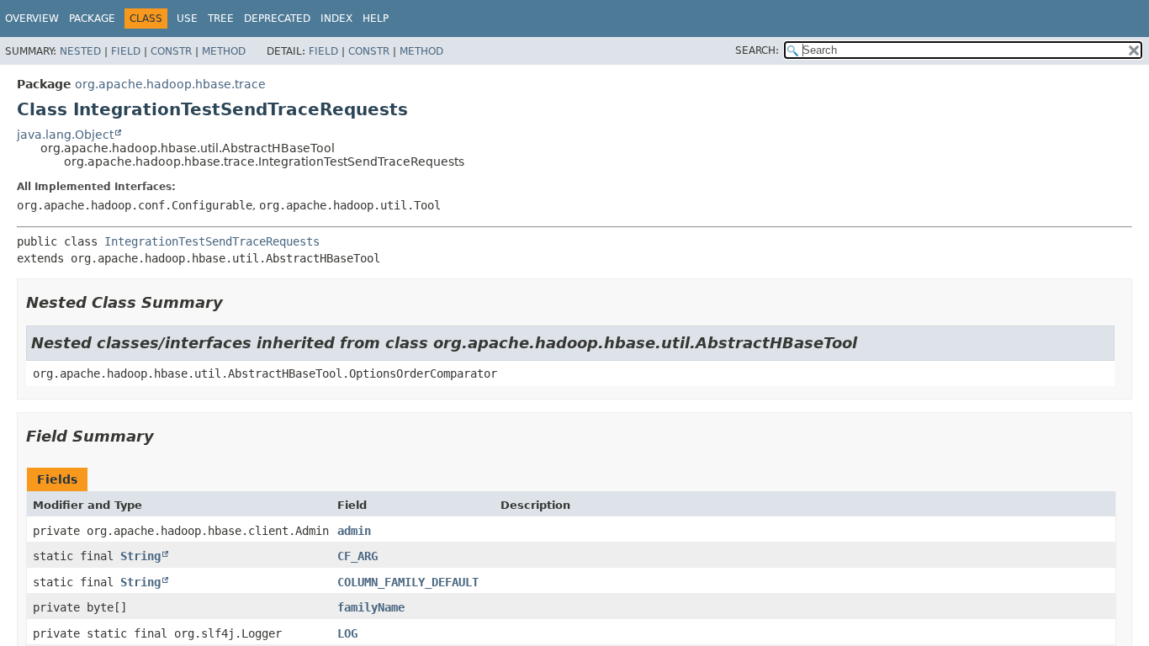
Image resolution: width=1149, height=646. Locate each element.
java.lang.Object (65, 134)
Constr (171, 51)
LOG (347, 633)
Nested (80, 51)
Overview (32, 18)
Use (187, 18)
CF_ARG (357, 556)
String (140, 556)
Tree (221, 18)
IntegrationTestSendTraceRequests (212, 241)
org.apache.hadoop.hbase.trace (170, 84)
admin (354, 530)
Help (376, 18)
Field (125, 51)
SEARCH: (757, 50)
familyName (371, 607)
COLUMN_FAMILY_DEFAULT (408, 582)
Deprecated (277, 18)
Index (336, 18)
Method (224, 51)
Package (92, 18)
